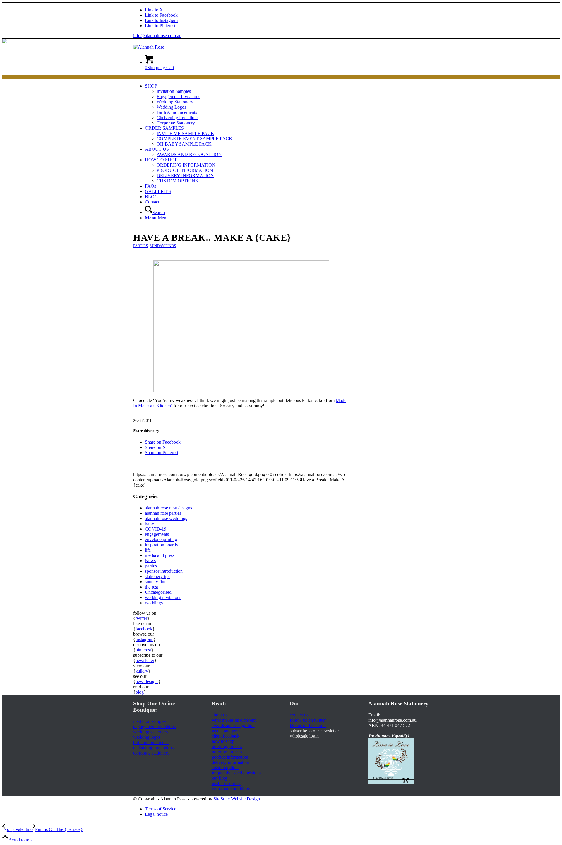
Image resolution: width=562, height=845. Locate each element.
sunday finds (163, 246)
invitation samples (149, 721)
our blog (219, 778)
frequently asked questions (236, 772)
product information (230, 757)
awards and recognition (233, 725)
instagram (144, 639)
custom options (225, 767)
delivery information (230, 762)
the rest (151, 586)
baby (149, 523)
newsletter (145, 660)
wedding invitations (163, 597)
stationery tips (157, 576)
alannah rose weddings (166, 518)
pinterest (143, 649)
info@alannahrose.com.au (157, 35)
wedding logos (146, 737)
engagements (157, 534)
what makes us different (234, 720)
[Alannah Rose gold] (148, 47)
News (150, 560)
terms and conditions (231, 788)
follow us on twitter (308, 720)
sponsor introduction (164, 571)
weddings (154, 602)
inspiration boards (161, 544)
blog (140, 692)
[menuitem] (287, 104)
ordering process (227, 746)
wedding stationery (150, 731)
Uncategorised (158, 592)
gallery (142, 670)
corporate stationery (151, 752)
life (148, 550)
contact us (299, 714)
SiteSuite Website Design (236, 798)
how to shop (223, 741)
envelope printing (161, 539)
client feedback (225, 735)
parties (140, 246)
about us (219, 714)
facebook (144, 628)
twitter (141, 618)
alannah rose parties (163, 513)
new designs (147, 681)
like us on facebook (308, 725)
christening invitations (153, 747)
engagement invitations (154, 726)
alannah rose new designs (168, 507)
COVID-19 (155, 528)
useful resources (226, 783)
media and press (159, 555)
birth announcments (151, 742)
